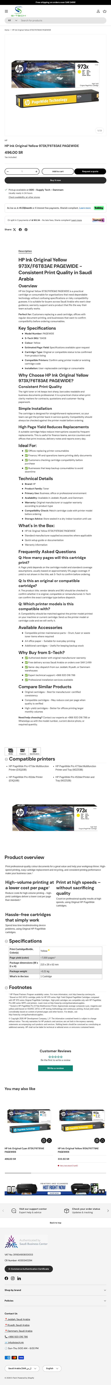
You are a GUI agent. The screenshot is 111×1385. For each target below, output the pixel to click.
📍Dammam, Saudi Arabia (18, 1330)
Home (7, 30)
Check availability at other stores (24, 197)
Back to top (55, 1222)
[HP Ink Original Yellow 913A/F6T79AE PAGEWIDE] (82, 1120)
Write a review (55, 1068)
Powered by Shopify (26, 1378)
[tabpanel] (55, 491)
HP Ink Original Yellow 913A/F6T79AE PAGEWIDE (78, 1150)
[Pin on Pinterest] (26, 229)
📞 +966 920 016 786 (16, 1336)
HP (6, 140)
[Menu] (6, 11)
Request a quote (90, 171)
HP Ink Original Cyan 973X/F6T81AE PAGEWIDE (24, 1150)
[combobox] (55, 20)
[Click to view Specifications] (35, 751)
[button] (104, 11)
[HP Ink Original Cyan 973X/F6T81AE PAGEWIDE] (29, 1120)
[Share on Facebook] (20, 229)
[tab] (25, 251)
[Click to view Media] (11, 751)
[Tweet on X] (14, 229)
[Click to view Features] (23, 751)
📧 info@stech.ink (14, 1342)
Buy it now (55, 180)
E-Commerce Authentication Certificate (29, 1269)
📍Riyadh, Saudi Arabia (17, 1325)
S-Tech (14, 1378)
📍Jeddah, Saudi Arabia (17, 1319)
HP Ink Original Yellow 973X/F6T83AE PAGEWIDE (31, 30)
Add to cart (58, 171)
